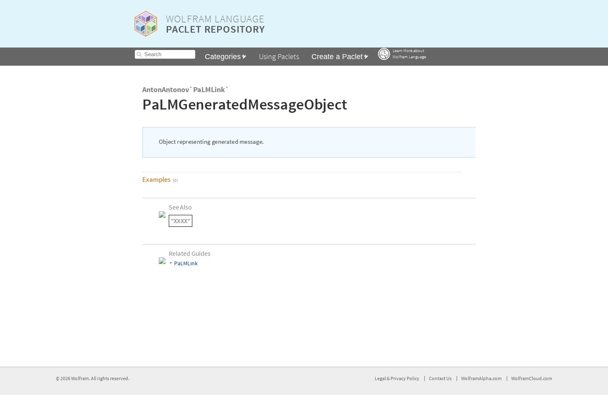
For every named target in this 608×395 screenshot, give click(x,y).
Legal (381, 378)
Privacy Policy (404, 378)
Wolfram (80, 378)
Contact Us (440, 378)
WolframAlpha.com (481, 378)
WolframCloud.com (531, 378)
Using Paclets (279, 56)
